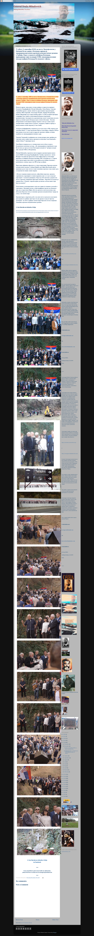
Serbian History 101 (66, 851)
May (65, 765)
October (66, 755)
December (66, 744)
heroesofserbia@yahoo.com (68, 346)
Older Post (55, 920)
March (65, 769)
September (66, 757)
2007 (64, 794)
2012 (64, 784)
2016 (64, 776)
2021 (64, 736)
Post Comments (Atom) (27, 922)
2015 (64, 778)
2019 (64, 740)
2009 (64, 790)
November (66, 746)
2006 (64, 796)
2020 (64, 738)
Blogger (54, 932)
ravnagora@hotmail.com (67, 335)
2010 (64, 788)
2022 (64, 734)
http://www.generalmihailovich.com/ (70, 264)
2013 (64, 782)
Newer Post (19, 920)
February (66, 771)
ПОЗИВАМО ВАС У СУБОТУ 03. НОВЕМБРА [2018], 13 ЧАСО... (71, 752)
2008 (64, 792)
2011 (64, 786)
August (66, 759)
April (65, 767)
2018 (64, 742)
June (65, 763)
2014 (64, 780)
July (65, 761)
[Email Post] (43, 877)
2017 (64, 774)
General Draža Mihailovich (27, 6)
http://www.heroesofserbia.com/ (69, 253)
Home (37, 920)
